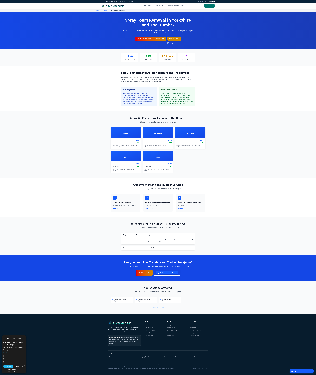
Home (144, 5)
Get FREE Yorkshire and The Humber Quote (150, 39)
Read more (6, 352)
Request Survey (174, 39)
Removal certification (151, 333)
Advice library (171, 335)
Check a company (150, 330)
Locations (105, 10)
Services (150, 5)
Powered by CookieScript (14, 371)
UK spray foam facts (145, 357)
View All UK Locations (158, 307)
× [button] (24, 337)
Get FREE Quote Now (144, 273)
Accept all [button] (8, 366)
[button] (14, 370)
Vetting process (194, 333)
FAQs (168, 333)
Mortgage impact (172, 325)
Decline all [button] (19, 366)
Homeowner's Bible (132, 357)
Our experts (193, 327)
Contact (192, 338)
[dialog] (14, 354)
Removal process (172, 330)
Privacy (194, 368)
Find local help (149, 335)
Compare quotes (149, 327)
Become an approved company (161, 357)
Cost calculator (121, 357)
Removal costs (171, 327)
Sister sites (201, 357)
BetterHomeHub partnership (188, 357)
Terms (199, 368)
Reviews (183, 5)
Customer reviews (195, 335)
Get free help (209, 6)
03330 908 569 (211, 1)
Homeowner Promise (173, 5)
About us (192, 325)
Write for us (175, 357)
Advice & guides (160, 5)
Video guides (111, 357)
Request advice (149, 325)
